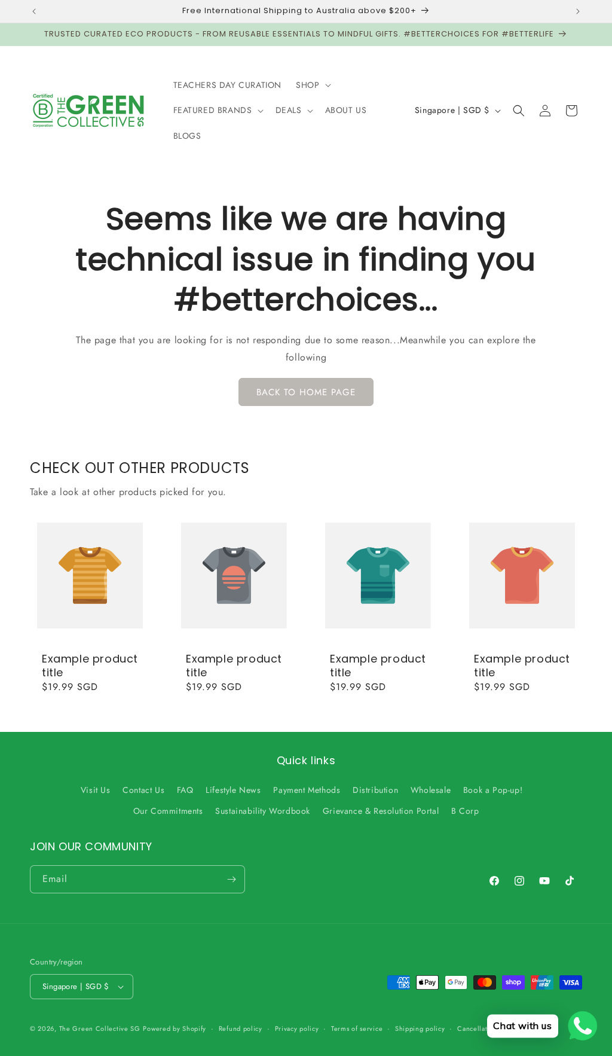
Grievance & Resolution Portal (381, 811)
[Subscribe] (231, 879)
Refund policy (240, 1028)
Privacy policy (297, 1028)
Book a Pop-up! (492, 790)
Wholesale (431, 790)
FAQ (185, 790)
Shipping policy (420, 1028)
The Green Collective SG (99, 1028)
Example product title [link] (90, 666)
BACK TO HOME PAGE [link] (306, 392)
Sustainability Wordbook (262, 811)
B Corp (465, 811)
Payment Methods (306, 790)
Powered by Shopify (174, 1028)
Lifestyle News (233, 790)
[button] (312, 84)
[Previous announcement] (34, 11)
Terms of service (356, 1028)
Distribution (375, 790)
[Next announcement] (578, 11)
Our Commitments (168, 811)
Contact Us (143, 790)
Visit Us (96, 790)
